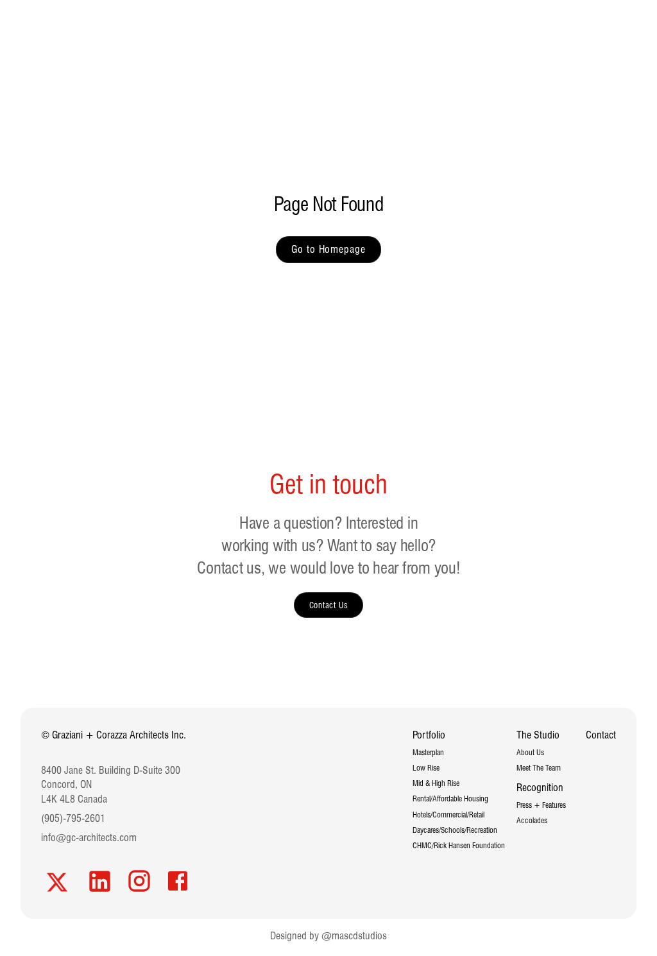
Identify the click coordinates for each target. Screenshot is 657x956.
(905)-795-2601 (73, 818)
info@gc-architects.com (89, 838)
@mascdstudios (354, 936)
